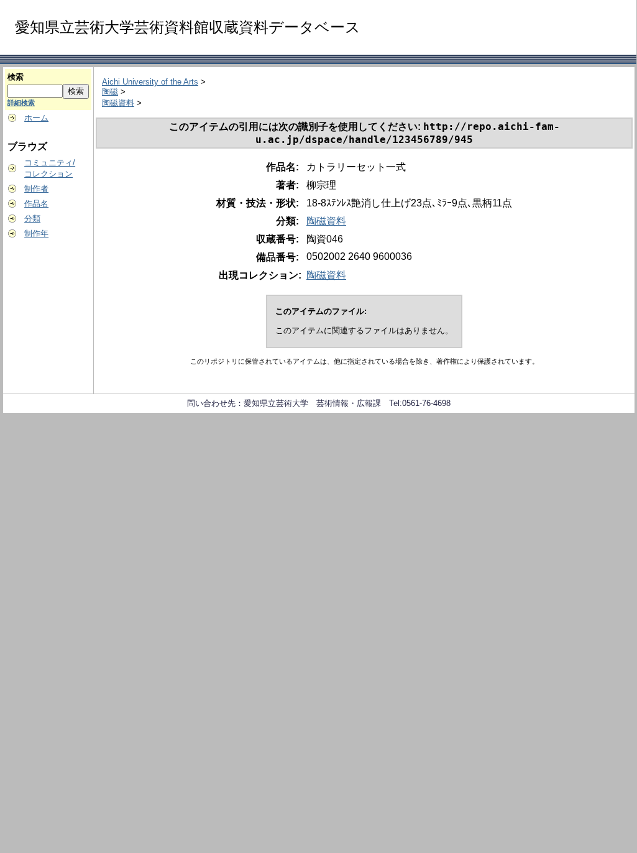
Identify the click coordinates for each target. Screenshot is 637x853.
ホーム (36, 117)
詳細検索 (21, 102)
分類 (32, 218)
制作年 (36, 233)
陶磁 (110, 91)
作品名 (36, 203)
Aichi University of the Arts (150, 81)
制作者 (36, 188)
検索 (15, 76)
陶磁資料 (118, 103)
